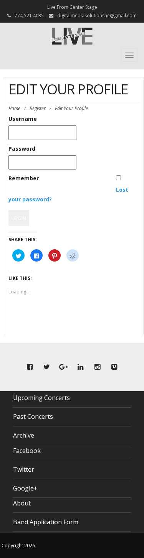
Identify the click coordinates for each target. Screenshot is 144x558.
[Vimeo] (114, 367)
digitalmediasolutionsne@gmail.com (97, 15)
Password (21, 148)
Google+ (25, 488)
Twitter (23, 469)
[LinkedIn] (80, 367)
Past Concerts (33, 416)
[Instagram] (97, 367)
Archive (23, 435)
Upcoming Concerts (41, 397)
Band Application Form (45, 522)
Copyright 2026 (18, 545)
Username (22, 118)
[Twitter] (47, 367)
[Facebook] (30, 367)
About (22, 503)
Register (38, 108)
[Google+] (63, 367)
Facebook (27, 450)
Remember (23, 178)
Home (14, 108)
